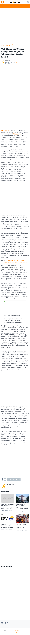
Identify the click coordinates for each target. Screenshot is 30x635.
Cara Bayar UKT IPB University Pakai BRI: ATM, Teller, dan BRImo (7, 526)
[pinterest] (16, 479)
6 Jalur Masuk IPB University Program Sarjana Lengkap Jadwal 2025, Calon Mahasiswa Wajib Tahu (22, 507)
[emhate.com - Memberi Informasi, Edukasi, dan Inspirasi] (15, 2)
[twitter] (8, 479)
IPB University (17, 134)
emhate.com (5, 130)
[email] (19, 479)
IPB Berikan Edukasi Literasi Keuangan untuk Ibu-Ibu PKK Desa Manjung (22, 526)
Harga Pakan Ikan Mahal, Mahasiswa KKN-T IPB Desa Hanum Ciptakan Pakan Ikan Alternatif (7, 506)
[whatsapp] (10, 479)
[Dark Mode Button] (28, 2)
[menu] (2, 2)
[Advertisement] (15, 26)
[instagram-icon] (5, 623)
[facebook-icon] (7, 623)
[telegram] (13, 479)
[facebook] (5, 479)
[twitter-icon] (2, 623)
